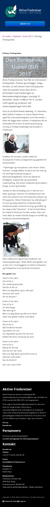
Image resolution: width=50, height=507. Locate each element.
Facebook (7, 501)
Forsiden (7, 36)
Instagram (22, 501)
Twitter (14, 501)
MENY (24, 23)
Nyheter (17, 36)
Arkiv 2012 (28, 36)
